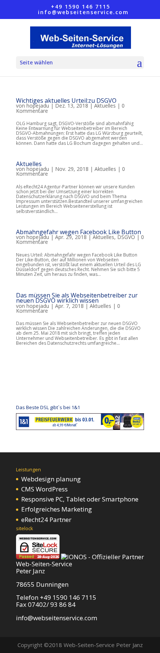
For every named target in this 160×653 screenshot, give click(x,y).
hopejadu (37, 105)
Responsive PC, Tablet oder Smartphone (79, 499)
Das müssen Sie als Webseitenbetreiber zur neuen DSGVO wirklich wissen (77, 298)
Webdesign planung (51, 479)
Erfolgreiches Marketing (56, 509)
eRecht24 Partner (46, 519)
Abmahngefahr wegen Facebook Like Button (78, 232)
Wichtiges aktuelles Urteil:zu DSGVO (66, 100)
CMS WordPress (44, 489)
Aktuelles (105, 105)
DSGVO (126, 237)
